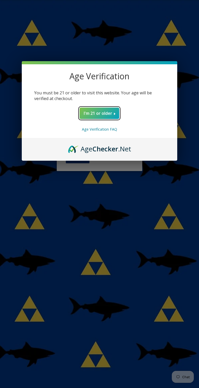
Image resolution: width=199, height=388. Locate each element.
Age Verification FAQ (99, 129)
